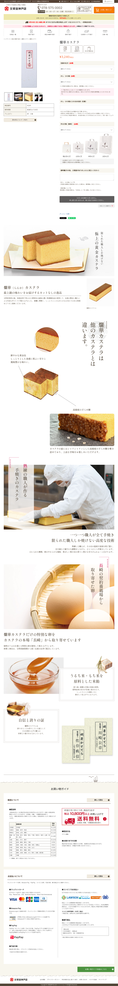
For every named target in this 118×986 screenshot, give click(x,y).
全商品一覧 (13, 35)
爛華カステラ (25, 39)
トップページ (7, 39)
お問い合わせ (83, 980)
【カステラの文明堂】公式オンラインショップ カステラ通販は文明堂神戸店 (26, 1)
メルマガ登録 (93, 980)
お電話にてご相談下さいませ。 (86, 26)
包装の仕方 (67, 63)
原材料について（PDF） (20, 120)
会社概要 (42, 980)
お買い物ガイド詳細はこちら (96, 969)
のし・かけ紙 (68, 76)
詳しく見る (98, 800)
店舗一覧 (105, 35)
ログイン (109, 2)
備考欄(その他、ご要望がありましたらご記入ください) (80, 170)
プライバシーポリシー (53, 980)
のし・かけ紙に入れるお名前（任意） (74, 101)
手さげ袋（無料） (69, 124)
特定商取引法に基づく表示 (69, 980)
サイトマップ (102, 980)
